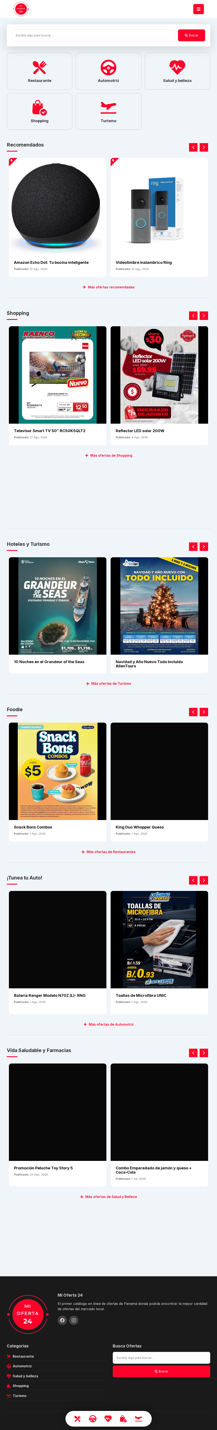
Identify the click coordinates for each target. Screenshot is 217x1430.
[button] (204, 147)
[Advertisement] (108, 490)
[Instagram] (73, 1320)
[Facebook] (62, 1320)
